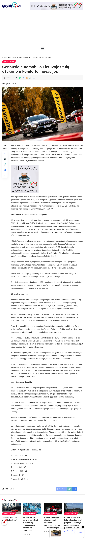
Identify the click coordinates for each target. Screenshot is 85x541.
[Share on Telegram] (23, 78)
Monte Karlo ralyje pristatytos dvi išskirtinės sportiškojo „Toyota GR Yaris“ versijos (52, 523)
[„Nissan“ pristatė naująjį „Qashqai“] (11, 508)
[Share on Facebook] (12, 78)
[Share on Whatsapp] (19, 78)
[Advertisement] (42, 28)
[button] (42, 48)
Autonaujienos (9, 61)
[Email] (26, 78)
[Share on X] (16, 78)
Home (4, 57)
